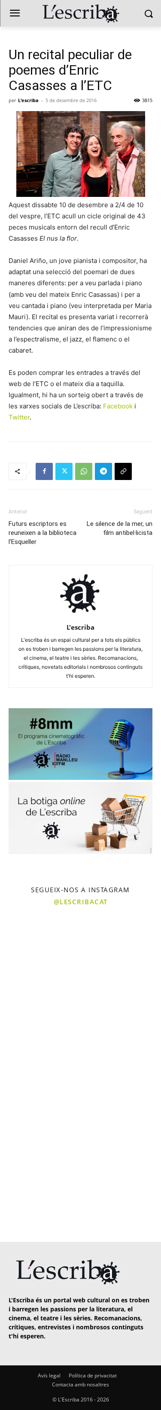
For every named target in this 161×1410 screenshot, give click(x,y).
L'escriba (28, 100)
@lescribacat (81, 901)
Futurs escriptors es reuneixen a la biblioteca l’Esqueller (42, 533)
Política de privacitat (93, 1375)
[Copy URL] (123, 471)
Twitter (19, 417)
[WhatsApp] (83, 471)
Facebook (118, 406)
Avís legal (49, 1375)
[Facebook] (44, 471)
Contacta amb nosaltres (80, 1384)
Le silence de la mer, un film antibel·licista (119, 528)
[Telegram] (103, 471)
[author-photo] (80, 615)
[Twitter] (64, 471)
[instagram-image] (39, 951)
